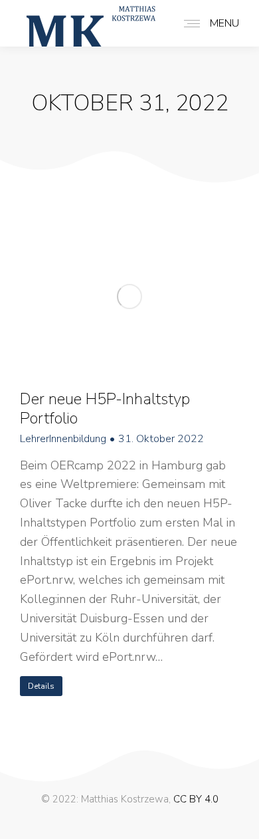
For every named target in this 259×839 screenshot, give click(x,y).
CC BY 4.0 (195, 799)
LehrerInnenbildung (63, 439)
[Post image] (129, 296)
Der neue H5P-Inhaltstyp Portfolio (105, 408)
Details (41, 686)
